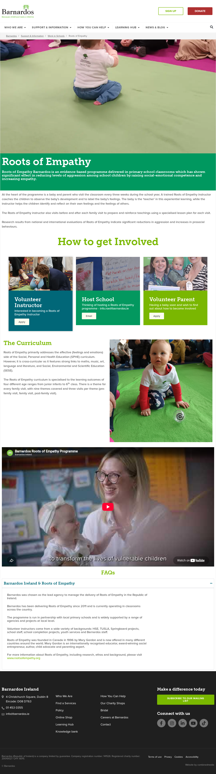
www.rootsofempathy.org (23, 658)
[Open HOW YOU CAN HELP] (108, 27)
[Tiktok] (204, 723)
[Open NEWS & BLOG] (167, 27)
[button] (211, 27)
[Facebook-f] (161, 723)
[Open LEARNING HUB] (138, 27)
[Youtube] (193, 723)
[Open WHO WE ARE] (25, 27)
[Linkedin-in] (182, 723)
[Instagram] (172, 723)
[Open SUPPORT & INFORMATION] (70, 27)
